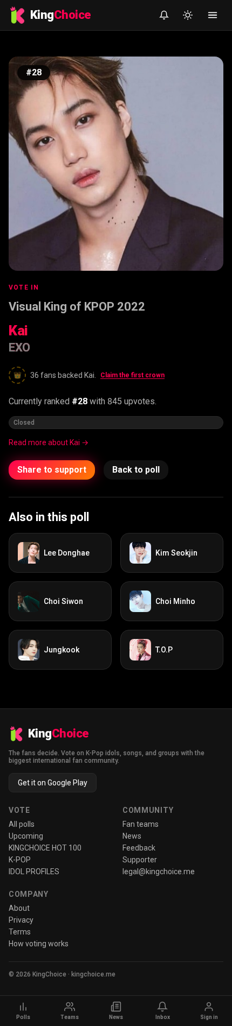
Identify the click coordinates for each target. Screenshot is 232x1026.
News (131, 836)
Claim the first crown (132, 375)
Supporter (139, 859)
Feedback (138, 848)
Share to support (51, 470)
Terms (20, 931)
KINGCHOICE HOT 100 (45, 848)
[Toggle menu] (212, 15)
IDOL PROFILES (34, 871)
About (19, 908)
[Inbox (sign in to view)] (164, 15)
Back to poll (136, 470)
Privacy (21, 920)
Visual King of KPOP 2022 (77, 306)
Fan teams (140, 824)
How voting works (39, 943)
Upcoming (26, 836)
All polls (22, 824)
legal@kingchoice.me (158, 871)
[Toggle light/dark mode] (187, 15)
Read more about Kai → (48, 442)
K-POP (20, 859)
